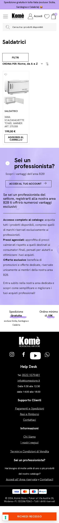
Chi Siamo (29, 436)
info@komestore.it (28, 380)
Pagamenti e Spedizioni (29, 408)
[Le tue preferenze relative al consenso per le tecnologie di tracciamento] (5, 517)
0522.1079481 (31, 375)
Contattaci (29, 420)
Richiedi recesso (29, 516)
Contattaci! (46, 479)
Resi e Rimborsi (29, 414)
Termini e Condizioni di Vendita (29, 451)
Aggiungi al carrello (16, 138)
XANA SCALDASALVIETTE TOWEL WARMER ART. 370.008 (14, 122)
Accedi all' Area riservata (21, 479)
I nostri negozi (30, 442)
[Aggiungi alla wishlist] (5, 73)
